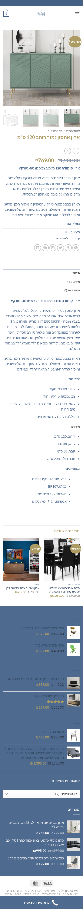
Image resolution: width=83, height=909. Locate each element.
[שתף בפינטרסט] (45, 247)
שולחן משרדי (31, 893)
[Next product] (76, 151)
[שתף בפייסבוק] (68, 247)
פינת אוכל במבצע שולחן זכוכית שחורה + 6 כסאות (64, 590)
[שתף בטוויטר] (60, 247)
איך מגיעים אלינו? (67, 890)
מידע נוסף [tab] (73, 281)
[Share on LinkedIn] (37, 247)
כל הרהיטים (54, 131)
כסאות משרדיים (51, 893)
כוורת (18, 893)
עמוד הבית (73, 131)
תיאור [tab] (76, 273)
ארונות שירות (70, 893)
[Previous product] (67, 151)
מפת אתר (49, 890)
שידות (8, 893)
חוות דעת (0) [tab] (72, 290)
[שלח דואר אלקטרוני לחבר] (52, 247)
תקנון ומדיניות (33, 890)
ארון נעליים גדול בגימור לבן (22, 588)
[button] (77, 13)
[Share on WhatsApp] (75, 247)
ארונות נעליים (14, 890)
